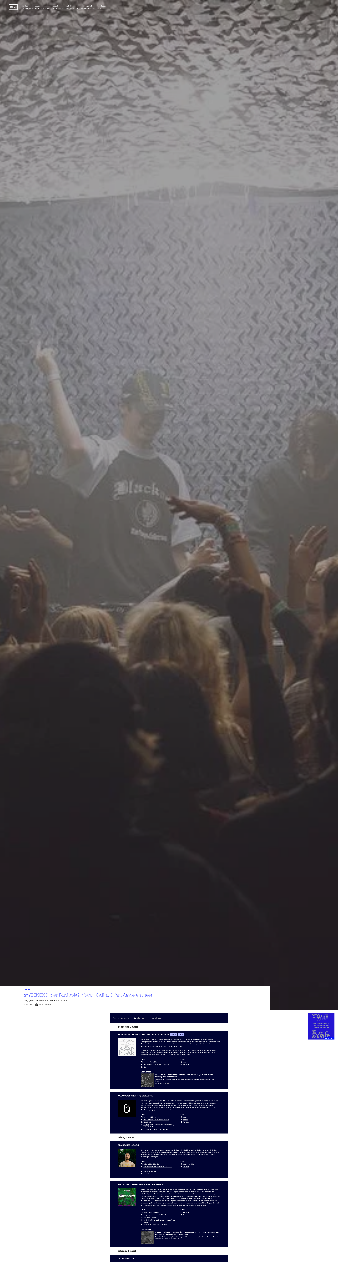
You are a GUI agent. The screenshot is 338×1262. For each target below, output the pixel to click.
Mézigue (161, 1220)
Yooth (150, 1127)
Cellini (148, 1174)
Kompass (154, 1217)
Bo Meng (146, 1124)
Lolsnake (167, 1220)
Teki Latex (154, 1220)
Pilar (144, 1067)
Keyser (145, 1222)
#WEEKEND (27, 990)
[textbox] (127, 1018)
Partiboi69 (146, 1220)
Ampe (173, 1220)
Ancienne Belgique (149, 1171)
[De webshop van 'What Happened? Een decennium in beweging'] (321, 1026)
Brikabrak (150, 1122)
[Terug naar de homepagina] (13, 7)
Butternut (146, 1217)
